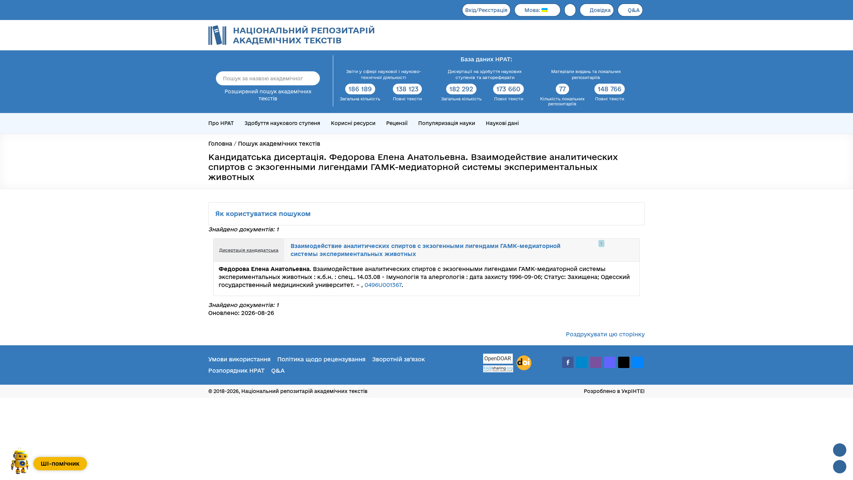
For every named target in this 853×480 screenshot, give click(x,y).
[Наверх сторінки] (839, 450)
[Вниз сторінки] (839, 466)
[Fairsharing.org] (498, 368)
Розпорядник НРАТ (236, 370)
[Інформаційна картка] (607, 250)
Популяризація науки (446, 123)
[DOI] (523, 363)
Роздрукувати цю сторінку (605, 334)
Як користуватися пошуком (264, 213)
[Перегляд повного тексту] (600, 250)
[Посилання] (614, 250)
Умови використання (239, 359)
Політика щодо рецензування (321, 359)
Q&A (634, 10)
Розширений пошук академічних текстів (268, 95)
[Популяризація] (629, 250)
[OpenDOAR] (498, 359)
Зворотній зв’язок (398, 359)
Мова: (532, 10)
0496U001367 (383, 285)
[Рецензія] (622, 250)
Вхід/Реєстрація (486, 10)
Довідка (600, 10)
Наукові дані (502, 123)
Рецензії (397, 123)
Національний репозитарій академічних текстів (304, 35)
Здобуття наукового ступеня (282, 123)
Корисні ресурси (353, 123)
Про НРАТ (221, 123)
